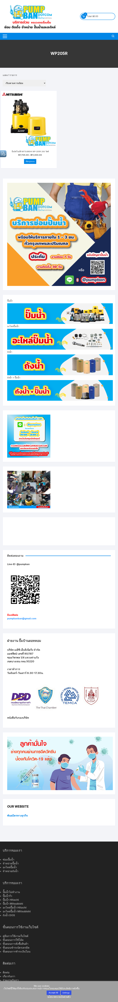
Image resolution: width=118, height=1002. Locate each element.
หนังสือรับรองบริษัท (18, 717)
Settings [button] (66, 993)
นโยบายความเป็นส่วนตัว (59, 996)
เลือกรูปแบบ (30, 161)
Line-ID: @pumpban (18, 564)
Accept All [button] (53, 992)
